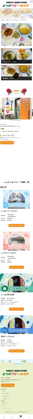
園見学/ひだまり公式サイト (16, 225)
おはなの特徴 (5, 393)
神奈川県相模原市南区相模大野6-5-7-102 (11, 379)
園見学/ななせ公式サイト (16, 267)
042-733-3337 (9, 135)
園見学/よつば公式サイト (16, 309)
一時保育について (6, 399)
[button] (7, 142)
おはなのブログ (6, 396)
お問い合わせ (5, 403)
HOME (4, 417)
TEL (29, 417)
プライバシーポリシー (6, 408)
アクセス (4, 405)
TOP (3, 391)
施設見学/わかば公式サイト (16, 350)
